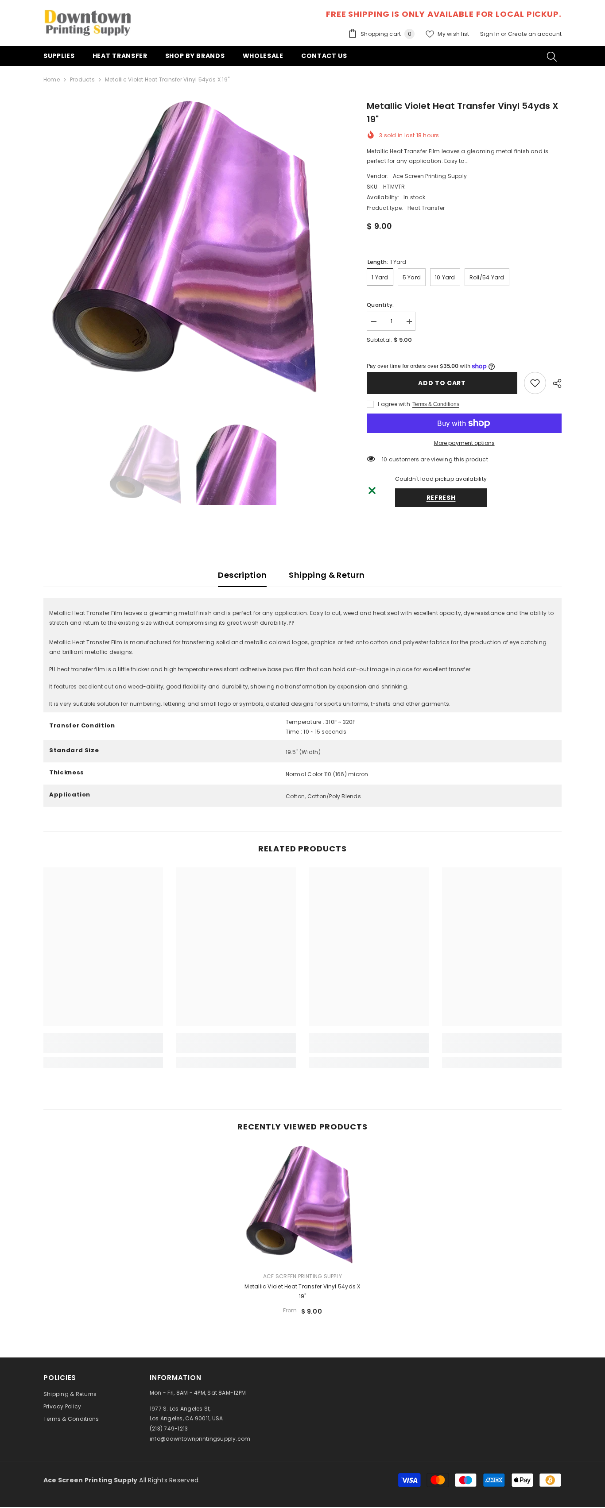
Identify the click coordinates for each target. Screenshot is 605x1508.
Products (82, 79)
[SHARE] (554, 383)
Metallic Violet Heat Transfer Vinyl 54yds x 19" (302, 1291)
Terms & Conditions (435, 404)
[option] (192, 247)
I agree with (394, 404)
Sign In (490, 34)
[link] (535, 383)
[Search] (552, 56)
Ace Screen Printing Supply (430, 176)
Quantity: (380, 305)
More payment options (464, 443)
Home (51, 79)
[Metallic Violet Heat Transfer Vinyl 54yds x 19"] (302, 1205)
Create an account (535, 34)
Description (242, 574)
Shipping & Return (327, 574)
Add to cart (442, 383)
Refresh (441, 497)
